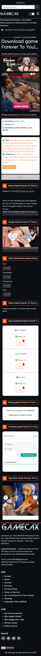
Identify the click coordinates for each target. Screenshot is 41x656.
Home (3, 37)
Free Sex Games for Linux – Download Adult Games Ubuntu (20, 160)
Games (10, 37)
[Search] (37, 7)
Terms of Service (12, 592)
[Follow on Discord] (19, 638)
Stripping (11, 151)
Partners (8, 586)
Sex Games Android (13, 613)
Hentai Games (10, 626)
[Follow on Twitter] (8, 638)
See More (20, 213)
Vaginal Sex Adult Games (25, 151)
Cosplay (25, 143)
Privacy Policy (10, 589)
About (7, 579)
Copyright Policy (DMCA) (15, 602)
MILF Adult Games (29, 146)
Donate (21, 3)
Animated (6, 143)
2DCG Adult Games (17, 140)
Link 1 (20, 343)
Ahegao (28, 140)
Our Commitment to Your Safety (19, 595)
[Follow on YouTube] (14, 638)
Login (35, 436)
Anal (33, 140)
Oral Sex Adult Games (21, 149)
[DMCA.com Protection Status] (7, 648)
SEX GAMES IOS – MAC (14, 620)
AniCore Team (19, 121)
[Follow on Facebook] (3, 638)
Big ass (13, 143)
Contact (8, 582)
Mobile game (7, 149)
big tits (19, 143)
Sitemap (8, 598)
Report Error (10, 167)
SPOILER (7, 268)
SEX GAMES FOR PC (12, 616)
